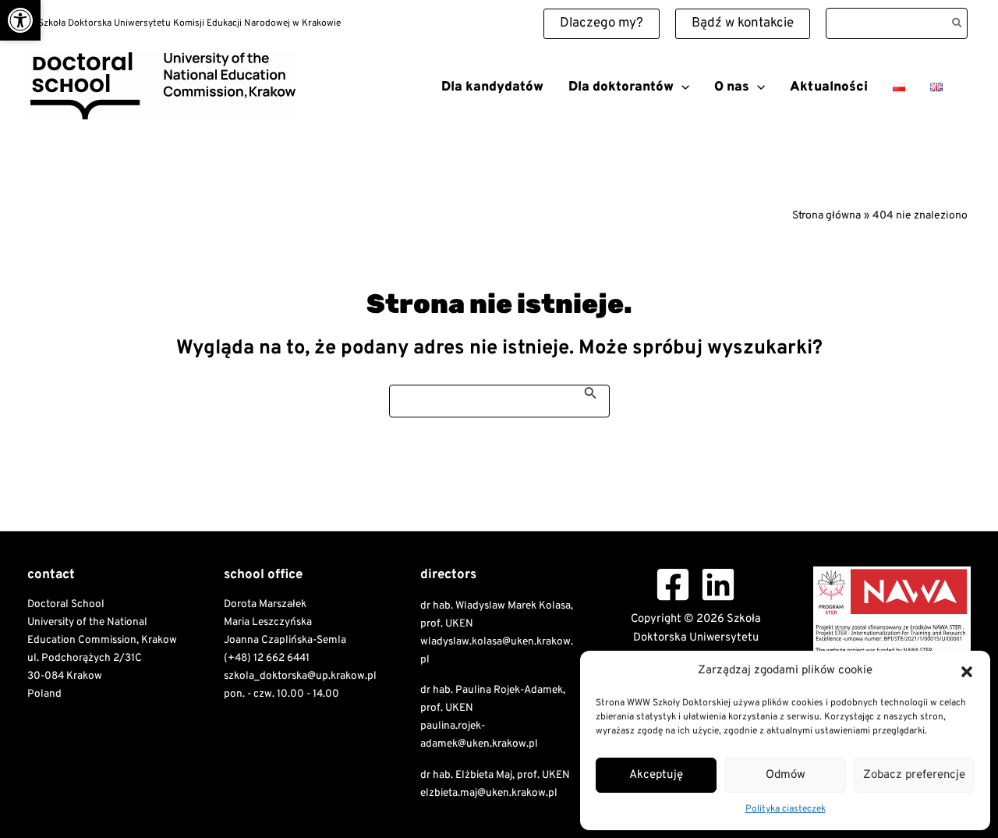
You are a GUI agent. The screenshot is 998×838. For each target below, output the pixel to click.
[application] (681, 87)
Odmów (785, 775)
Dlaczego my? (601, 23)
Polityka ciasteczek (785, 809)
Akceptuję (656, 775)
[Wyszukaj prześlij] (590, 392)
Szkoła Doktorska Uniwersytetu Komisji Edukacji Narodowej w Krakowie (201, 124)
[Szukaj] (958, 23)
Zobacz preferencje (914, 775)
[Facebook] (673, 584)
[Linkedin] (718, 584)
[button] (20, 20)
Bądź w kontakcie (743, 23)
